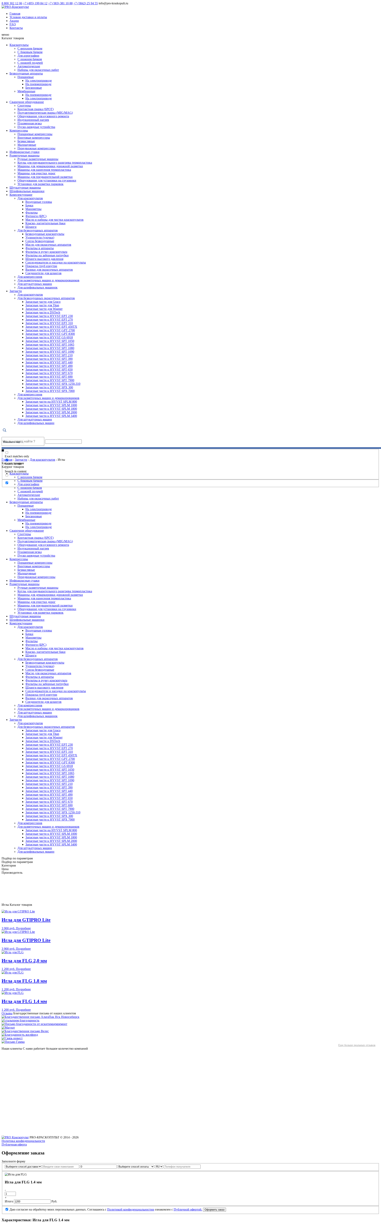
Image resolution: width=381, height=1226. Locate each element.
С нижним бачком (29, 59)
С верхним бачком (29, 48)
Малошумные (26, 144)
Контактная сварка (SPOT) (35, 109)
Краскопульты (19, 45)
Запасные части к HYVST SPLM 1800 (51, 408)
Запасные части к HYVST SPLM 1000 (51, 405)
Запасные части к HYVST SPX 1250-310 (52, 383)
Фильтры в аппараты (39, 248)
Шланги (31, 226)
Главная (15, 13)
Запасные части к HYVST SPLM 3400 (51, 416)
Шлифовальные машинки (27, 191)
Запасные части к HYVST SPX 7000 (50, 391)
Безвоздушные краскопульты (44, 234)
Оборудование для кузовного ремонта (43, 116)
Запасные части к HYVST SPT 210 (49, 355)
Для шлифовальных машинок (37, 287)
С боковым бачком (29, 52)
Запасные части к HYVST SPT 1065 (49, 344)
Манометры (33, 209)
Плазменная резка (29, 123)
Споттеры (24, 105)
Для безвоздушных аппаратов (37, 230)
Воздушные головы (38, 202)
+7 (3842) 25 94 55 (85, 3)
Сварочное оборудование (27, 102)
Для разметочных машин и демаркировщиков (48, 280)
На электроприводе (38, 80)
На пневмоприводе (38, 84)
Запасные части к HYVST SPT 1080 (49, 348)
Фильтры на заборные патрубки (47, 255)
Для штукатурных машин (34, 284)
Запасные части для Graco (43, 301)
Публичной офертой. (188, 1209)
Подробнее (23, 928)
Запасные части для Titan (42, 305)
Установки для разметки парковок (40, 184)
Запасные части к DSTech (42, 312)
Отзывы (7, 1013)
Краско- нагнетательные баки (45, 223)
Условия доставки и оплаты (28, 17)
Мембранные (26, 91)
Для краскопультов (30, 198)
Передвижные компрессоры (36, 148)
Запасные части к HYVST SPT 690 (49, 376)
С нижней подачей (30, 62)
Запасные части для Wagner (44, 309)
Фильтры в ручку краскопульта (46, 251)
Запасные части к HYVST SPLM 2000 (51, 412)
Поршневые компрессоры (34, 134)
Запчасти (16, 291)
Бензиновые (33, 87)
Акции (14, 20)
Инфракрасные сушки (24, 152)
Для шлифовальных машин (35, 423)
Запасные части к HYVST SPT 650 (49, 369)
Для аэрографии (28, 55)
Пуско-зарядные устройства (36, 127)
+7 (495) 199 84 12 (35, 3)
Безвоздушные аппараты (26, 73)
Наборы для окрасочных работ (38, 70)
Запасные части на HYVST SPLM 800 (51, 401)
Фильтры (31, 212)
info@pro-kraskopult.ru (113, 3)
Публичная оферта (14, 1144)
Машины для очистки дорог (36, 173)
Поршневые (25, 77)
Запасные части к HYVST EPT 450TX (51, 326)
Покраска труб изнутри (41, 266)
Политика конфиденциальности (23, 1141)
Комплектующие (21, 194)
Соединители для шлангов (43, 273)
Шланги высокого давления (44, 259)
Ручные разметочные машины (37, 159)
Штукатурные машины (25, 187)
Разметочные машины (24, 155)
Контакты (16, 28)
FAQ (13, 24)
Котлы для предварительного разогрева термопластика (54, 162)
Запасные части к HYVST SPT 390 (49, 358)
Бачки (29, 205)
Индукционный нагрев (33, 119)
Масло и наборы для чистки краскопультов (54, 219)
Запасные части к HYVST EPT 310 (49, 323)
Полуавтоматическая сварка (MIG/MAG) (45, 112)
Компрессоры (19, 130)
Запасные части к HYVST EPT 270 (49, 319)
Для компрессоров (29, 276)
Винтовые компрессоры (33, 137)
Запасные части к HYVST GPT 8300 (50, 333)
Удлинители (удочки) (39, 237)
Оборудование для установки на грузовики (46, 180)
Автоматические (28, 66)
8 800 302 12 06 (12, 3)
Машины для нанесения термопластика (44, 169)
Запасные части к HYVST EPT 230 (49, 316)
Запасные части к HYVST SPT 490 (49, 366)
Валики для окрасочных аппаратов (49, 269)
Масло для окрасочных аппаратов (48, 244)
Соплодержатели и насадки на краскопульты (55, 262)
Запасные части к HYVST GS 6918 (49, 337)
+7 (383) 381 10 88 (60, 3)
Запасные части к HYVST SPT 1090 (49, 351)
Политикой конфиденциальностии (130, 1209)
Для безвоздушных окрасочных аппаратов (46, 298)
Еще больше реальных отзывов (356, 1045)
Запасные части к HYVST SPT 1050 (49, 341)
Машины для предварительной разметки (45, 177)
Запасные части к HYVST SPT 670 (49, 373)
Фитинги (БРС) (35, 216)
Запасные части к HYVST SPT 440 (49, 362)
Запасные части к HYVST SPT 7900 (49, 380)
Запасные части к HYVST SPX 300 (49, 387)
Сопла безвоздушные (39, 241)
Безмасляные (26, 141)
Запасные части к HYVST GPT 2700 (50, 330)
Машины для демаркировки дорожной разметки (50, 166)
